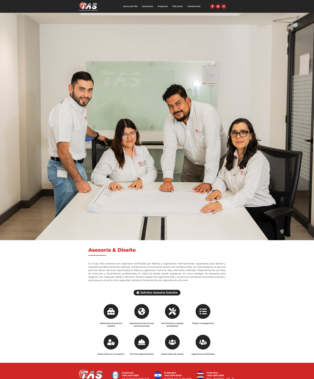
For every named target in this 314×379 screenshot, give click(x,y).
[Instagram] (224, 6)
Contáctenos (194, 6)
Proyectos (163, 6)
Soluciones (147, 6)
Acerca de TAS (130, 6)
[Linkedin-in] (218, 6)
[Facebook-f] (212, 6)
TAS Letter (177, 6)
